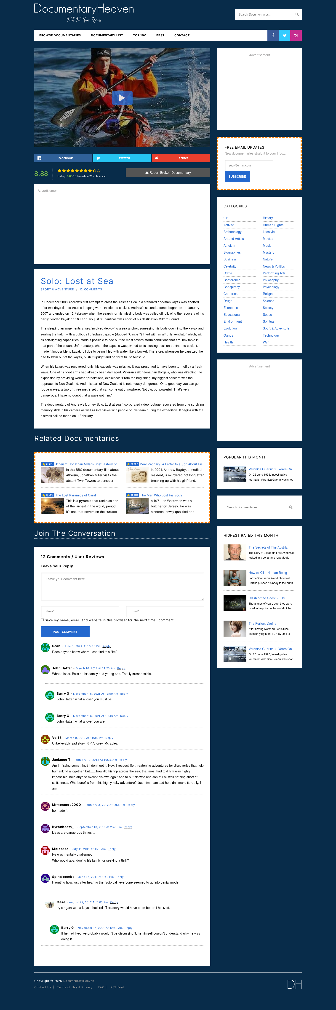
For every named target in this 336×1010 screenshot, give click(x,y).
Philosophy (271, 280)
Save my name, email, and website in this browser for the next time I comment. (110, 620)
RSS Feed (117, 987)
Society (268, 307)
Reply (106, 646)
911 (226, 217)
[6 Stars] (81, 170)
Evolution (230, 328)
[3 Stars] (68, 170)
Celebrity (230, 266)
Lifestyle (269, 231)
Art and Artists (234, 238)
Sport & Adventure (57, 289)
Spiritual (269, 321)
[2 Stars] (64, 170)
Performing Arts (274, 273)
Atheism (229, 245)
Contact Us (42, 987)
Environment (233, 321)
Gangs (228, 335)
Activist (229, 224)
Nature (268, 259)
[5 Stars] (77, 170)
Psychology (271, 286)
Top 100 (139, 35)
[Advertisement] (122, 229)
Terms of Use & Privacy (75, 987)
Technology (271, 335)
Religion (269, 293)
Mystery (268, 252)
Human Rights (273, 224)
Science (268, 300)
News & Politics (274, 266)
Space (267, 314)
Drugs (228, 300)
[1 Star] (59, 170)
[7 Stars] (86, 170)
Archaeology (233, 231)
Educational (232, 314)
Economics (231, 307)
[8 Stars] (90, 170)
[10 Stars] (99, 170)
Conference (232, 280)
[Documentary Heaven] (84, 20)
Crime (228, 273)
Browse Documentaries (60, 35)
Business (230, 259)
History (268, 217)
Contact (181, 35)
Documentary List (107, 35)
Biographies (232, 252)
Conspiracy (232, 286)
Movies (268, 238)
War (266, 342)
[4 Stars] (73, 170)
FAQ (101, 987)
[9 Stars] (94, 170)
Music (267, 245)
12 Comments (91, 289)
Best (160, 35)
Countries (230, 293)
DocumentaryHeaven (78, 981)
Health (228, 342)
